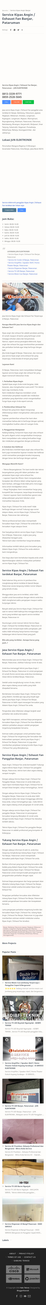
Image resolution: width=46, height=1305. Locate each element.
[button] (10, 30)
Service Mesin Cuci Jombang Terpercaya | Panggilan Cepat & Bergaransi (22, 984)
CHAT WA (28, 102)
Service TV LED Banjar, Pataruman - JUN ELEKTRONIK (21, 1107)
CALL (6, 102)
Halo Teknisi (24, 1288)
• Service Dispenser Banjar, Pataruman (22, 268)
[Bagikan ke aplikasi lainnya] (22, 30)
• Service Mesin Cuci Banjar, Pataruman (22, 274)
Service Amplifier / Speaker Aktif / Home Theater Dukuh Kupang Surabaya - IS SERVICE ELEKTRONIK (24, 1065)
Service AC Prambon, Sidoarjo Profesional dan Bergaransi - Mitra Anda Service (24, 1147)
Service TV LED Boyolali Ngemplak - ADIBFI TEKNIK (23, 1024)
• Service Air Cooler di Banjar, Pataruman (23, 260)
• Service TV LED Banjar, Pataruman (20, 271)
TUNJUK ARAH (9, 210)
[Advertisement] (23, 58)
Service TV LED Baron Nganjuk (17, 1186)
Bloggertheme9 (23, 1290)
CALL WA (16, 102)
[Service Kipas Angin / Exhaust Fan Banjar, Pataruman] (23, 297)
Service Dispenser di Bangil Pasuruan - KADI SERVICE (23, 1225)
